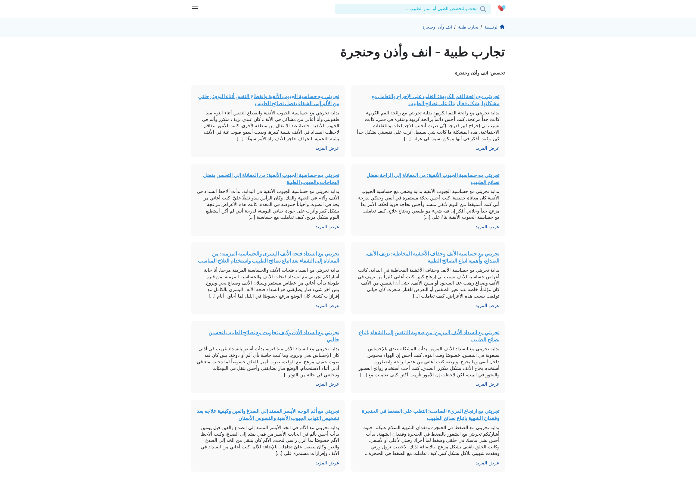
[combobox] (476, 8)
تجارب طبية (468, 27)
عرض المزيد (487, 148)
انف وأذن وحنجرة (437, 27)
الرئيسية (491, 27)
